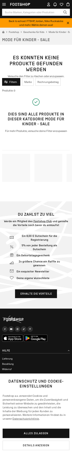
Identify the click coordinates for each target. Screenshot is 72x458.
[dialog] (36, 416)
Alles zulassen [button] (36, 433)
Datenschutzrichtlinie (25, 418)
